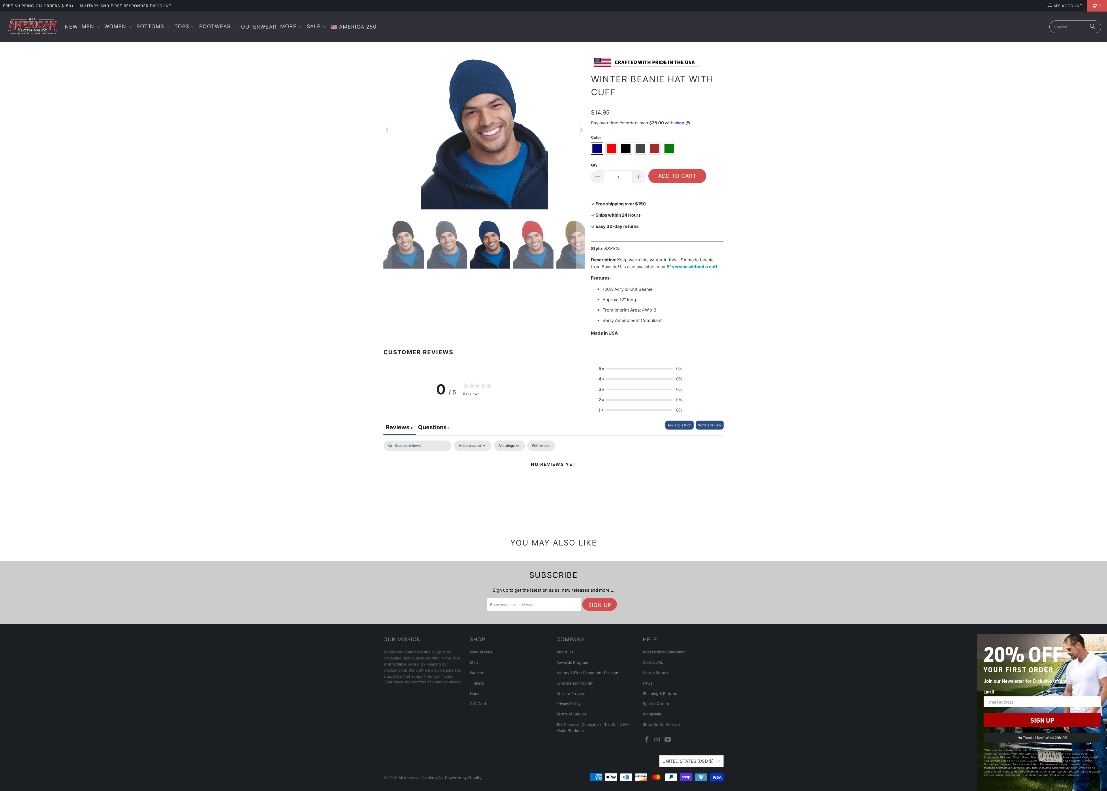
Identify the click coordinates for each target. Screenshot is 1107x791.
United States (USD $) (687, 761)
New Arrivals (481, 652)
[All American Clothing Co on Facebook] (647, 739)
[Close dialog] (1102, 639)
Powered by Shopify (463, 777)
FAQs (647, 683)
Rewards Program (572, 662)
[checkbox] (541, 446)
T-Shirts (477, 683)
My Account (1068, 5)
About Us (564, 652)
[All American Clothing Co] (32, 26)
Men (474, 662)
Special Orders (656, 703)
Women (476, 672)
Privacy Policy (568, 703)
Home (475, 693)
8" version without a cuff (692, 266)
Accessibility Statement (664, 652)
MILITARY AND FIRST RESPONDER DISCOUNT (126, 5)
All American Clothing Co (420, 777)
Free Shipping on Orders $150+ (38, 5)
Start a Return (655, 672)
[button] (91, 27)
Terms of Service (571, 714)
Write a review (709, 425)
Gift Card (478, 703)
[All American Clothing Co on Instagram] (657, 739)
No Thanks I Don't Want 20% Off (1042, 737)
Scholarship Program (574, 683)
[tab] (434, 428)
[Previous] (387, 130)
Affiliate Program (571, 693)
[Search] (1092, 26)
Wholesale (652, 714)
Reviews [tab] (399, 427)
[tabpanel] (553, 484)
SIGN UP (1042, 720)
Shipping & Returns (660, 693)
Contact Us (653, 662)
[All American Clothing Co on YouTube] (667, 739)
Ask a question (679, 425)
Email (989, 692)
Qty (594, 165)
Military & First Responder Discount (588, 672)
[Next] (580, 130)
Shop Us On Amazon (661, 724)
